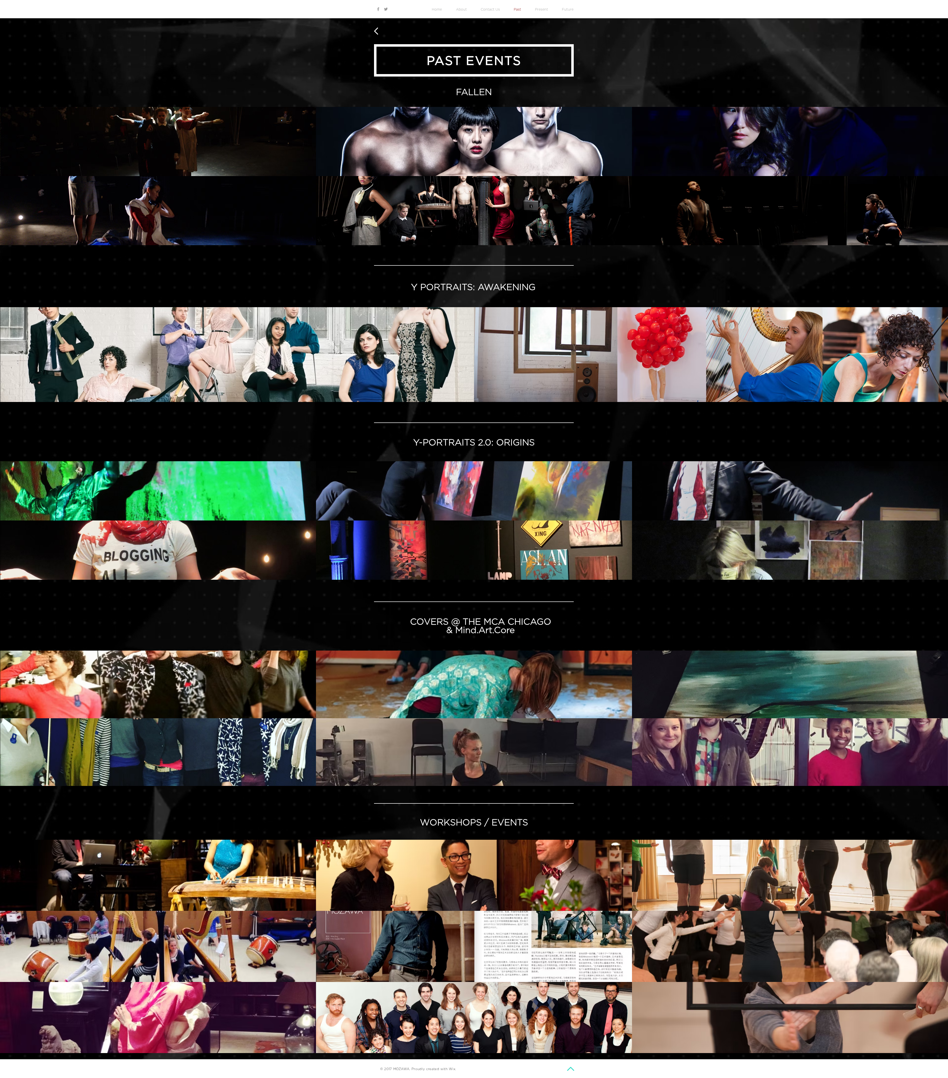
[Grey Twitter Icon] (385, 9)
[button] (158, 141)
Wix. (452, 1069)
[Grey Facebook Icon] (378, 9)
